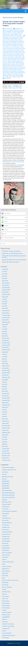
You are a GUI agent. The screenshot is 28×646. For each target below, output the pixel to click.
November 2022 (6, 372)
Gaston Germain (10, 48)
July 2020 (4, 437)
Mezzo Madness (20, 31)
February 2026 (5, 283)
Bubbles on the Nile (7, 502)
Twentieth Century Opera (8, 626)
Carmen (4, 39)
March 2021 (5, 418)
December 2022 (6, 370)
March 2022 (5, 391)
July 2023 (4, 354)
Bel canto (4, 479)
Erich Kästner (20, 44)
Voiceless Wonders (18, 35)
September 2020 (6, 432)
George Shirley (10, 49)
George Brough (17, 48)
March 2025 (5, 308)
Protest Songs (5, 596)
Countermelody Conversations (9, 511)
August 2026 (5, 269)
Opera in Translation (7, 587)
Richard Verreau (20, 71)
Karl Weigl (22, 58)
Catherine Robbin (10, 39)
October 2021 (5, 402)
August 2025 (5, 296)
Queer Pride (5, 598)
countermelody (7, 78)
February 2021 (5, 421)
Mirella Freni (5, 573)
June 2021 (4, 411)
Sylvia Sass (5, 621)
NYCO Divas (5, 584)
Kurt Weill (5, 59)
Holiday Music (5, 550)
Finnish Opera (5, 525)
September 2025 (6, 294)
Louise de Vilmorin (11, 62)
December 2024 (6, 315)
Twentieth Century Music (8, 35)
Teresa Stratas (15, 74)
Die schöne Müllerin (7, 44)
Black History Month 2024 (8, 492)
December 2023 (6, 342)
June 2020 (4, 439)
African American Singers (8, 467)
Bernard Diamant (6, 38)
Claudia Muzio (5, 506)
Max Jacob (18, 64)
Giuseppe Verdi (6, 536)
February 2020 (5, 448)
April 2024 (4, 333)
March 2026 (5, 280)
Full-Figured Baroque (7, 531)
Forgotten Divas (6, 527)
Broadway (4, 499)
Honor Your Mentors (7, 552)
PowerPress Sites (16, 643)
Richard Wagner (6, 607)
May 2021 (4, 414)
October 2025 (5, 292)
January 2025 (5, 313)
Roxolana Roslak (21, 72)
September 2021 (6, 405)
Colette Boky (21, 41)
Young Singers (5, 637)
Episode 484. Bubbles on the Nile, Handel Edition (14, 259)
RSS (17, 87)
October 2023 (5, 347)
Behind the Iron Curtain (7, 476)
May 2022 (4, 386)
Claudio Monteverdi (14, 41)
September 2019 (6, 460)
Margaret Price (5, 568)
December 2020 (6, 425)
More (21, 87)
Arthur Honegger (19, 37)
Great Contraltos (6, 541)
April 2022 (4, 388)
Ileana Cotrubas (6, 555)
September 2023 (6, 349)
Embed (20, 86)
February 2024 (5, 338)
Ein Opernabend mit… (7, 522)
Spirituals (4, 619)
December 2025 (6, 287)
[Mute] (19, 82)
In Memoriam (5, 557)
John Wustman (10, 57)
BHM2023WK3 (5, 485)
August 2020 (5, 434)
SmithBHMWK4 (6, 617)
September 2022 (6, 377)
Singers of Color (18, 34)
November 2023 (6, 345)
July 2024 (4, 326)
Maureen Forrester (11, 64)
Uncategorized (5, 628)
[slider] (23, 82)
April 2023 (4, 361)
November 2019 (6, 455)
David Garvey (20, 42)
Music (3, 578)
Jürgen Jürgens (16, 58)
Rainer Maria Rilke (12, 69)
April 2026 (4, 278)
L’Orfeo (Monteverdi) (11, 59)
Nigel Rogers (5, 66)
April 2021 (4, 416)
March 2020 (5, 446)
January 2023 (5, 368)
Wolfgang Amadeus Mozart (8, 635)
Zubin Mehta (20, 76)
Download (20, 84)
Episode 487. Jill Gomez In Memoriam (11, 251)
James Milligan (16, 54)
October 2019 (5, 458)
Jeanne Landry (18, 55)
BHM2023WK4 (5, 488)
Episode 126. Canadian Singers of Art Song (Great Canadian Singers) (14, 23)
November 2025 (6, 290)
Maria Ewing (18, 62)
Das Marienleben (13, 42)
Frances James (6, 45)
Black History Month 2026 (8, 497)
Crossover (4, 515)
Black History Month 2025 (8, 495)
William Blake (9, 76)
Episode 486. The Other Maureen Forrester (12, 253)
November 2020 (6, 428)
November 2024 (6, 317)
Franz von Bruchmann (15, 47)
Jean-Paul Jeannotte (10, 55)
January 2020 (5, 451)
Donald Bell (14, 44)
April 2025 (4, 306)
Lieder (15, 31)
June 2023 (4, 356)
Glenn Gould (21, 51)
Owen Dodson (19, 66)
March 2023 (5, 363)
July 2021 (4, 409)
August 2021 (5, 407)
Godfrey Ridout (6, 52)
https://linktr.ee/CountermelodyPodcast (14, 161)
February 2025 (5, 310)
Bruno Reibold (14, 38)
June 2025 (4, 301)
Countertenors (5, 513)
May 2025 (4, 303)
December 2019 (6, 453)
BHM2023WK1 (5, 481)
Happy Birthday (6, 548)
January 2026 (5, 285)
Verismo (4, 630)
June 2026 (4, 273)
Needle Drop (20, 32)
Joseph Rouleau (17, 57)
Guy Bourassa (13, 52)
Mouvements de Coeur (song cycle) (15, 65)
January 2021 (5, 423)
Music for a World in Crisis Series (10, 32)
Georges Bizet (16, 49)
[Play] (4, 82)
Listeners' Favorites (6, 566)
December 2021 (6, 398)
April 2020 (4, 444)
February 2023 (5, 365)
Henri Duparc (19, 52)
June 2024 (4, 329)
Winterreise (14, 76)
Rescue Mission (6, 603)
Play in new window (12, 84)
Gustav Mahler (5, 545)
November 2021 (6, 400)
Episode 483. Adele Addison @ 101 (10, 262)
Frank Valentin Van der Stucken (16, 45)
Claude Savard (6, 41)
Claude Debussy (18, 39)
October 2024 (5, 319)
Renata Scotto (5, 601)
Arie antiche (5, 472)
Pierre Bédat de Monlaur (13, 68)
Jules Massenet (9, 58)
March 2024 (5, 336)
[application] (14, 82)
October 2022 (5, 375)
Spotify (9, 87)
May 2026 (4, 276)
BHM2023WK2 (5, 483)
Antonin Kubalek (12, 37)
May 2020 (4, 441)
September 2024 (6, 322)
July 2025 (4, 299)
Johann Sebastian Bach (8, 561)
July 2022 (4, 382)
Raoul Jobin (19, 69)
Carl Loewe (19, 38)
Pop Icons (4, 594)
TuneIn (14, 87)
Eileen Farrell (5, 520)
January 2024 (5, 340)
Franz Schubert (6, 47)
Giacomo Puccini (6, 534)
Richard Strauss (6, 34)
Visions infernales (16, 75)
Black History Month (15, 30)
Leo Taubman (8, 61)
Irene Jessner (10, 54)
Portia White (5, 69)
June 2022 (4, 384)
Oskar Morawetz (12, 66)
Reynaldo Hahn (6, 71)
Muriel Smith (5, 575)
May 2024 (4, 331)
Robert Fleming (13, 72)
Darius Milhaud (6, 42)
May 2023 (4, 359)
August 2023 (5, 352)
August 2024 (5, 324)
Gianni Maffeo (9, 51)
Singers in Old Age (6, 612)
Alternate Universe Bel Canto (9, 469)
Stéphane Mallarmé (7, 74)
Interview (4, 559)
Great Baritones (10, 31)
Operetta (4, 589)
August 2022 (5, 379)
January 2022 (5, 395)
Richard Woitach (6, 72)
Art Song (8, 30)
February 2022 (5, 393)
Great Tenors (5, 543)
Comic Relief (5, 508)
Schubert (12, 34)
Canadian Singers (6, 504)
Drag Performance (6, 518)
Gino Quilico (15, 51)
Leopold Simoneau (16, 61)
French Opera (5, 529)
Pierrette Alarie (22, 68)
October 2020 (5, 430)
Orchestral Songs (6, 591)
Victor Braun (9, 75)
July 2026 (4, 271)
